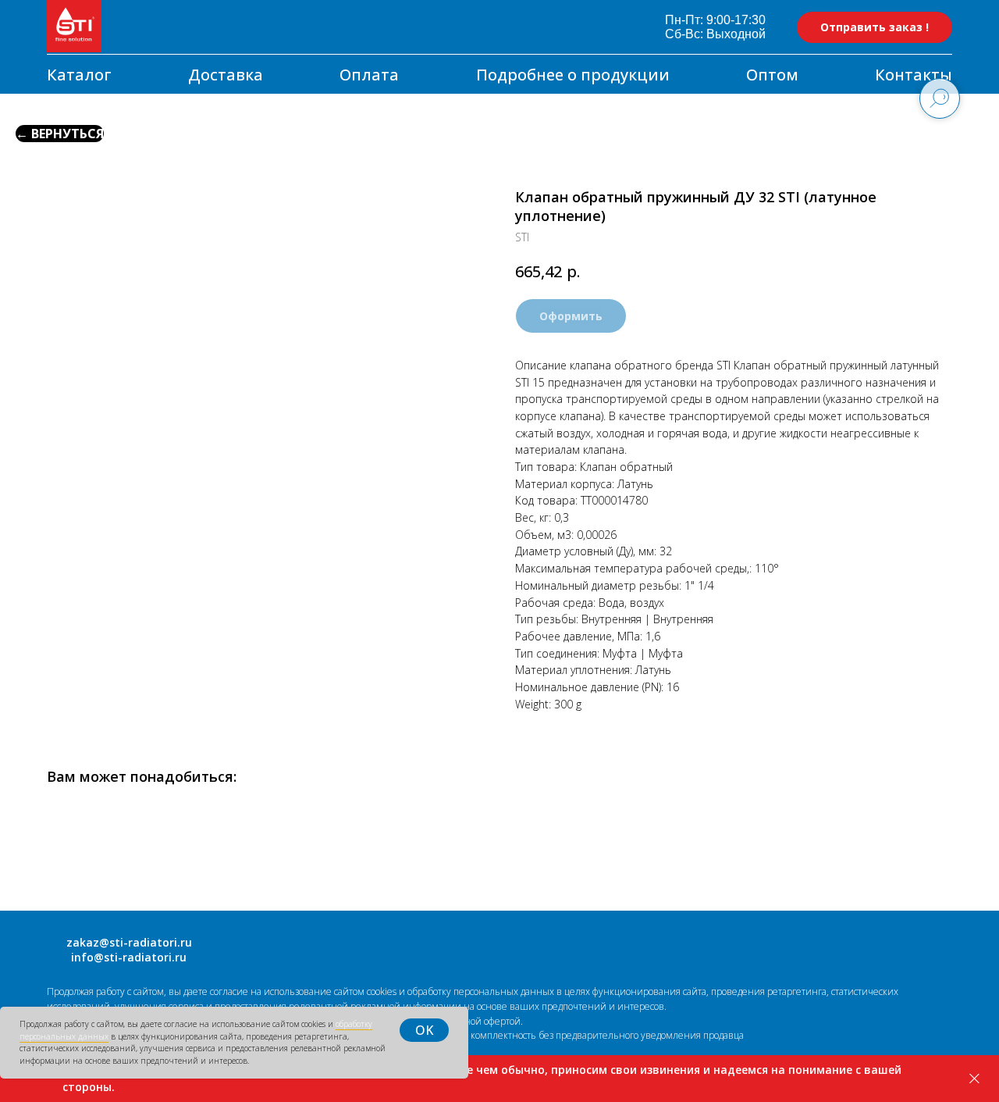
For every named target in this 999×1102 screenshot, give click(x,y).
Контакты (913, 74)
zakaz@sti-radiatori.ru (129, 942)
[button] (874, 27)
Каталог (79, 74)
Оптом (772, 74)
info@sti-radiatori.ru (129, 957)
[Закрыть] (974, 1079)
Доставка (225, 74)
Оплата (369, 74)
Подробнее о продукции (573, 74)
